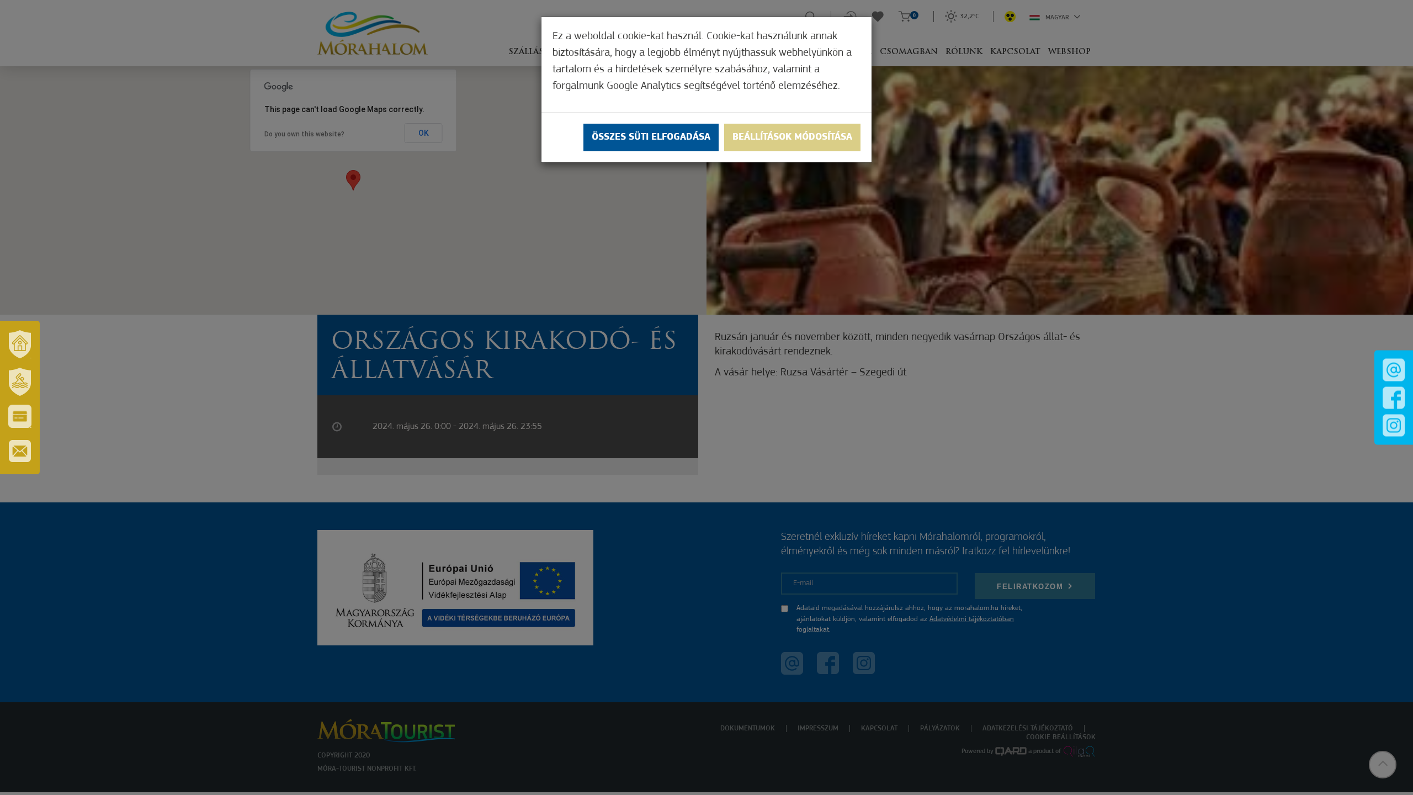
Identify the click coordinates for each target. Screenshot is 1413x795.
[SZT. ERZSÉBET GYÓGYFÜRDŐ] (19, 381)
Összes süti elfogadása (651, 137)
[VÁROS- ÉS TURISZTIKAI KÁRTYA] (19, 416)
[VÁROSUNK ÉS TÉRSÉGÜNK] (19, 344)
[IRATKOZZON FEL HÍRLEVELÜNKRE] (19, 451)
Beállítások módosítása (792, 137)
